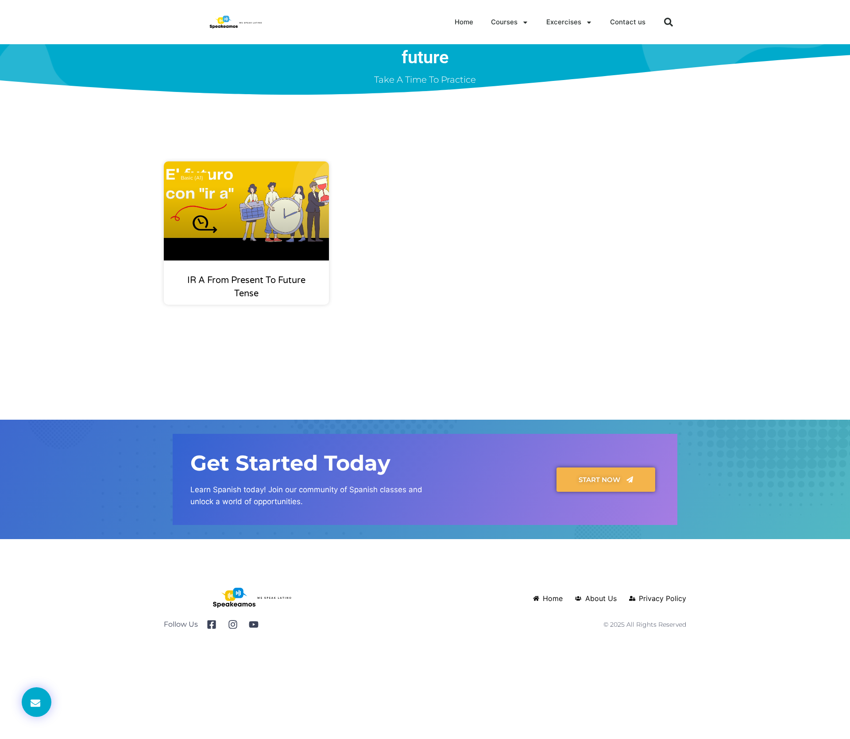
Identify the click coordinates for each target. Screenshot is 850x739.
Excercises (563, 22)
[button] (668, 22)
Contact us (627, 22)
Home (464, 22)
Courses (504, 22)
